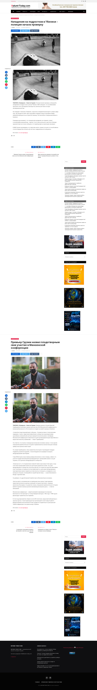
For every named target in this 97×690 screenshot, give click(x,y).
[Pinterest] (6, 84)
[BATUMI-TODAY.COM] (21, 6)
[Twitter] (6, 87)
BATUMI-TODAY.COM (45, 685)
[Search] (83, 11)
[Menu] (13, 11)
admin (13, 27)
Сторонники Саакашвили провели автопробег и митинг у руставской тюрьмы (24, 531)
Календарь (33, 11)
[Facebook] (6, 72)
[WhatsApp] (6, 81)
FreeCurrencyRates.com (68, 647)
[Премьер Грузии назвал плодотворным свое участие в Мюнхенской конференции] (35, 373)
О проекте (13, 656)
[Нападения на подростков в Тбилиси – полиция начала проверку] (35, 50)
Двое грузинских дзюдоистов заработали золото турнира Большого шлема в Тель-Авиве (48, 156)
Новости (25, 11)
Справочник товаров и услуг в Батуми (51, 682)
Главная (18, 11)
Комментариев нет (26, 27)
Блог (39, 11)
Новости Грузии (14, 18)
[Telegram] (6, 78)
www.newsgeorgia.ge (23, 132)
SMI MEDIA (70, 11)
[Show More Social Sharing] (41, 30)
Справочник (53, 11)
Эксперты (44, 11)
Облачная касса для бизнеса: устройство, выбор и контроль (31, 1)
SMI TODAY (62, 11)
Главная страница (14, 14)
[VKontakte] (6, 75)
